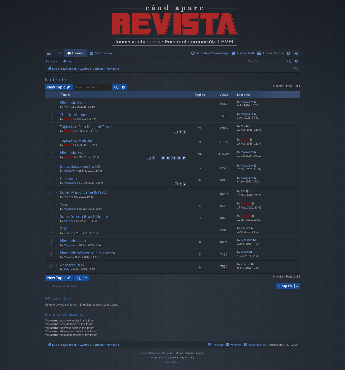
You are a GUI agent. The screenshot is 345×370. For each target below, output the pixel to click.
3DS (63, 228)
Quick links (50, 54)
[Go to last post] (53, 104)
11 (163, 158)
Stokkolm (246, 239)
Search (54, 61)
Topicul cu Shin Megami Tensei (86, 126)
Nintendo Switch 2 (76, 102)
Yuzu (64, 204)
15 (184, 158)
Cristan (246, 203)
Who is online (58, 298)
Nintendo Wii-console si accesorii (88, 252)
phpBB (159, 353)
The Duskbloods (74, 114)
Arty (163, 357)
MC (66, 106)
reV (243, 125)
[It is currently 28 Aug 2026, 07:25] (295, 69)
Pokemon (68, 178)
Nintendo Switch (74, 152)
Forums (78, 53)
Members (102, 53)
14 (179, 158)
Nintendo (55, 79)
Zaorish (68, 233)
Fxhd (67, 269)
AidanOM (69, 170)
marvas (68, 156)
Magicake (247, 101)
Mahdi (68, 118)
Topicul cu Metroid (76, 140)
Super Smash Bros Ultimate (84, 216)
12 (168, 158)
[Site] (172, 24)
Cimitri (67, 257)
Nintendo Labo (73, 240)
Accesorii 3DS (72, 264)
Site (58, 53)
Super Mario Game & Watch (84, 192)
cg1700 (68, 220)
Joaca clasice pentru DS (80, 166)
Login (70, 61)
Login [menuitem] (297, 54)
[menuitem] (211, 53)
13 (173, 158)
